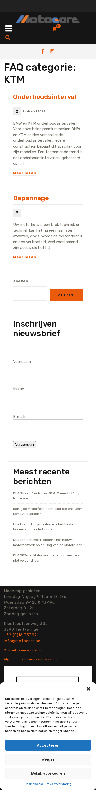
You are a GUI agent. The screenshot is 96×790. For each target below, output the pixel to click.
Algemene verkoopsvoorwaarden (32, 659)
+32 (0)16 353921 (21, 635)
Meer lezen (24, 173)
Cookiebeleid (34, 784)
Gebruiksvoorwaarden (22, 650)
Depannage (31, 198)
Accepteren (48, 745)
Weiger (48, 759)
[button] (88, 688)
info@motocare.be (22, 641)
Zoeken (20, 281)
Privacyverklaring (59, 784)
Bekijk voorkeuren (48, 773)
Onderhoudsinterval (44, 96)
